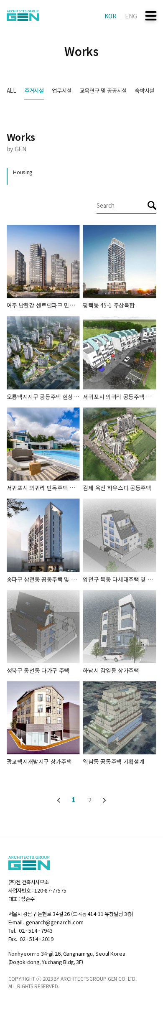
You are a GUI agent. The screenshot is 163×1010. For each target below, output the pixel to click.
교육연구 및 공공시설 (103, 90)
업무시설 (61, 90)
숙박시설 (144, 90)
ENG (131, 16)
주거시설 (34, 90)
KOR (110, 16)
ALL (11, 90)
